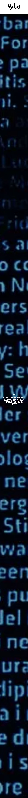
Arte (14, 394)
